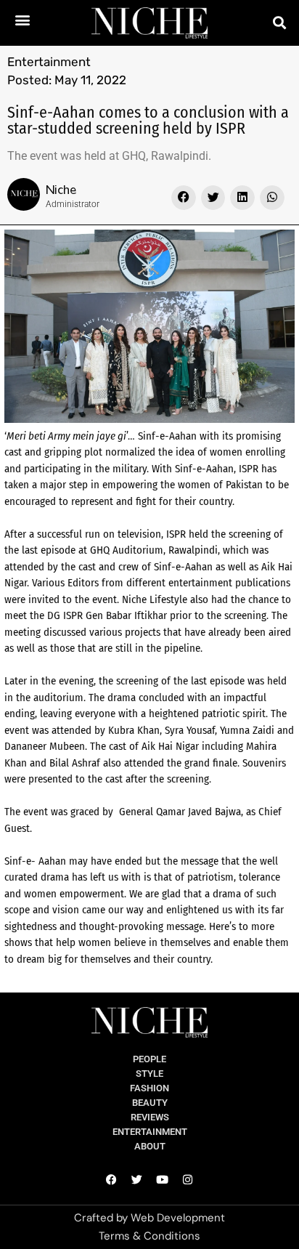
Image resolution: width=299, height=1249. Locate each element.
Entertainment (49, 61)
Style (149, 1073)
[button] (22, 19)
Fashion (149, 1088)
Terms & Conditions (149, 1236)
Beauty (150, 1102)
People (149, 1059)
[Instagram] (188, 1179)
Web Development (178, 1217)
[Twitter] (137, 1179)
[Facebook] (112, 1179)
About (149, 1146)
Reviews (150, 1117)
